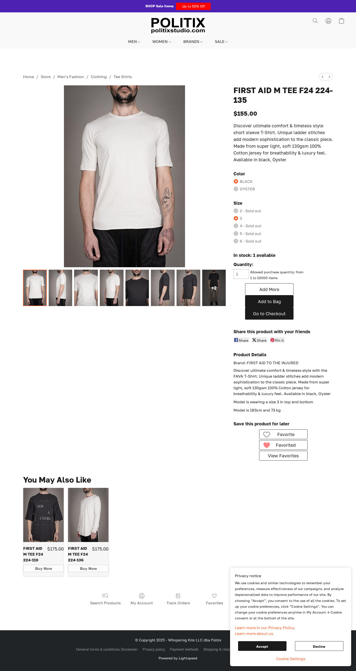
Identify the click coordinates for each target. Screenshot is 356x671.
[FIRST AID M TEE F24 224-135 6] (188, 288)
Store (46, 76)
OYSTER (247, 188)
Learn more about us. (254, 633)
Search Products (105, 602)
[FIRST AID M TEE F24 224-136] (88, 515)
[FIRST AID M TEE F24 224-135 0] (35, 288)
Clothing (99, 76)
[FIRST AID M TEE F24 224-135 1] (60, 288)
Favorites (214, 602)
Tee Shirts (123, 76)
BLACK (246, 181)
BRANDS (191, 41)
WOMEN (160, 41)
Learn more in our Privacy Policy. (265, 627)
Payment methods (184, 649)
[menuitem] (322, 76)
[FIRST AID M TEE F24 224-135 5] (163, 288)
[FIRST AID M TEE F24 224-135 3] (112, 288)
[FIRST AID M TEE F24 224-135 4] (137, 288)
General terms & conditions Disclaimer (107, 649)
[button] (193, 6)
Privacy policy (154, 649)
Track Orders (178, 602)
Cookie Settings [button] (290, 658)
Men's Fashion (70, 76)
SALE (220, 41)
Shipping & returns (218, 649)
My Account (142, 602)
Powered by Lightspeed (178, 658)
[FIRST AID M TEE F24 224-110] (43, 515)
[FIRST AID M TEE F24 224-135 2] (86, 288)
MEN (133, 41)
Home (28, 76)
